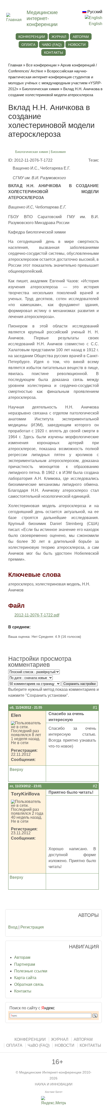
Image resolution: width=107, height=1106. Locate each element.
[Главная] (16, 20)
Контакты (22, 991)
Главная (15, 65)
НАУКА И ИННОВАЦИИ (53, 1084)
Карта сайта (25, 978)
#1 (95, 707)
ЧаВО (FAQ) (52, 45)
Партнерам (24, 964)
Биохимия (58, 152)
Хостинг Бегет (53, 1091)
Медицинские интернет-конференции (42, 18)
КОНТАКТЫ (53, 53)
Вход (12, 927)
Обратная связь (29, 984)
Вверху (16, 769)
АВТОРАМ (81, 37)
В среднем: (19, 627)
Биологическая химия (40, 89)
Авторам (22, 957)
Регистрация (32, 927)
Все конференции (41, 65)
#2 (95, 786)
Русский (94, 12)
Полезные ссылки (30, 971)
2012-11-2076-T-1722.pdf (36, 615)
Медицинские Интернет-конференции (50, 1072)
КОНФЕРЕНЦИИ (31, 37)
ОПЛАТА (28, 45)
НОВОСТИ (77, 45)
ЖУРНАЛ (59, 37)
